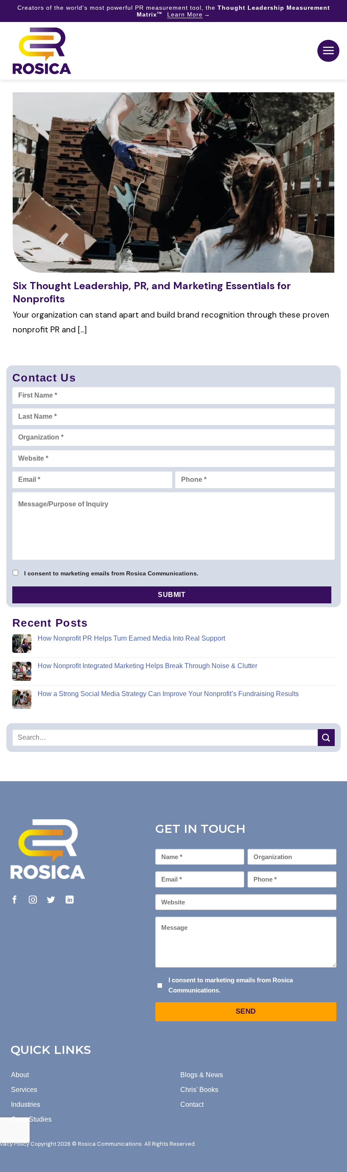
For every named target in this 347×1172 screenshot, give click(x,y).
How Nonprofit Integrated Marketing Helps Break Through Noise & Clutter (147, 665)
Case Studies (31, 1119)
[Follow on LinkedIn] (70, 900)
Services (24, 1089)
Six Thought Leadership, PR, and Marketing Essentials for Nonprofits (152, 292)
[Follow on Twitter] (51, 900)
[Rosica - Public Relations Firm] (42, 51)
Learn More (185, 14)
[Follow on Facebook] (15, 900)
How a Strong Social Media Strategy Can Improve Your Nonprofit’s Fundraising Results (168, 693)
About (20, 1074)
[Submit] (326, 737)
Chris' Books (199, 1089)
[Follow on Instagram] (33, 900)
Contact (192, 1104)
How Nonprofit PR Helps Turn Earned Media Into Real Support (131, 638)
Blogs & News (201, 1074)
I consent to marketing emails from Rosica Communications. (111, 573)
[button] (328, 51)
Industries (25, 1104)
